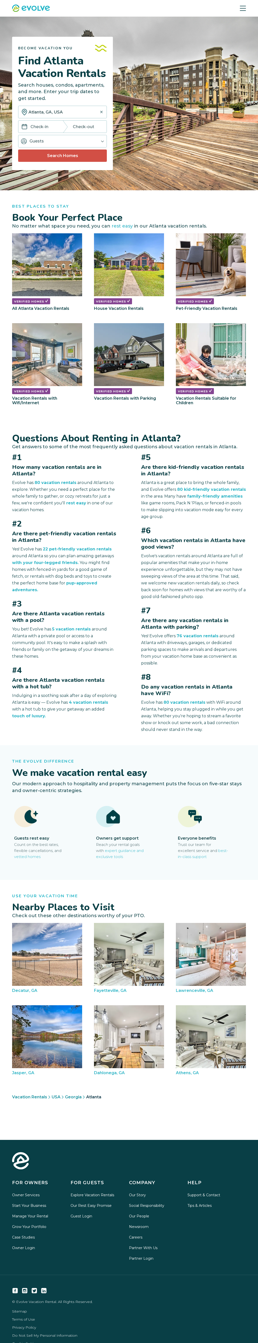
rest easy (122, 226)
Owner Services (26, 1195)
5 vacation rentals (71, 629)
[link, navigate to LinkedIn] (44, 1291)
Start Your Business (29, 1205)
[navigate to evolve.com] (20, 1161)
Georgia (73, 1097)
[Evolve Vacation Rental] (31, 9)
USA (56, 1097)
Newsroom (139, 1226)
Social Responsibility (146, 1205)
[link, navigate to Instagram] (25, 1291)
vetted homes (27, 856)
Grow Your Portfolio (29, 1226)
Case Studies (23, 1237)
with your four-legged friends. (45, 562)
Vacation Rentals (29, 1097)
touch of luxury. (29, 716)
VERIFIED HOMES (29, 302)
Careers (135, 1237)
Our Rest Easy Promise (91, 1205)
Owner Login (23, 1248)
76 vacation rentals (197, 635)
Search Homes (62, 155)
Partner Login (141, 1258)
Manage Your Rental (30, 1216)
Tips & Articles (199, 1205)
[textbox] (62, 112)
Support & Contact (203, 1195)
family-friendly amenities (215, 496)
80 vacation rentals (55, 482)
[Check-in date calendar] (24, 127)
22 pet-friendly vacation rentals (77, 549)
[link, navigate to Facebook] (15, 1291)
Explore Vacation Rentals (92, 1195)
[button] (62, 141)
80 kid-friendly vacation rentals (211, 489)
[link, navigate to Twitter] (34, 1291)
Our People (139, 1216)
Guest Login (81, 1216)
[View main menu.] (243, 8)
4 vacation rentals (88, 702)
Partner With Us (143, 1248)
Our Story (137, 1195)
